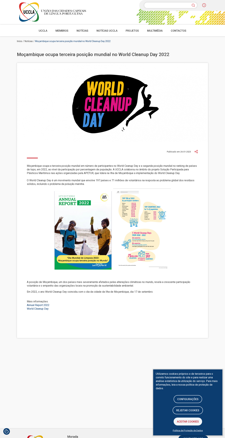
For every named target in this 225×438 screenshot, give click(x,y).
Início (19, 41)
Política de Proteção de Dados (188, 430)
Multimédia (155, 30)
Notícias (82, 30)
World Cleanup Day (38, 308)
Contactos (178, 30)
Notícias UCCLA (107, 30)
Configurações (187, 399)
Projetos (132, 30)
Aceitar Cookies (188, 421)
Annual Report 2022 (38, 305)
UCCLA (43, 30)
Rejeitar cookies (187, 410)
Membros (62, 30)
